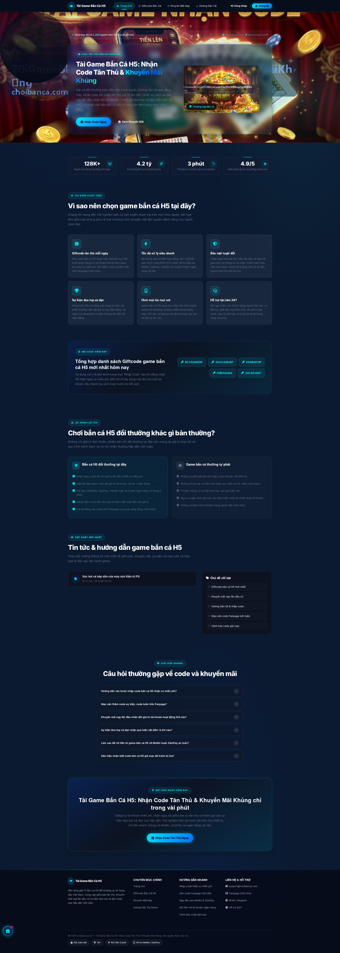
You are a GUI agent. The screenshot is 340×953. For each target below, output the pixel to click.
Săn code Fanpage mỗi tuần (195, 893)
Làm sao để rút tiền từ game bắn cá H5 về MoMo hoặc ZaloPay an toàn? (145, 742)
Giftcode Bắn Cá (151, 5)
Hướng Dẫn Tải (208, 5)
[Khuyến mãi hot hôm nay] (8, 931)
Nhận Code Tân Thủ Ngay (172, 838)
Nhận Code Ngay (96, 122)
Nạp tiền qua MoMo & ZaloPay (196, 900)
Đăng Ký (264, 5)
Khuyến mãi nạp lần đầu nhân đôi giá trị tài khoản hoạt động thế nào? (144, 717)
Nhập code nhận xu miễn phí (195, 886)
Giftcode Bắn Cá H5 (144, 893)
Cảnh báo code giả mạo (225, 625)
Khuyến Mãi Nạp (180, 5)
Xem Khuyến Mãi (133, 121)
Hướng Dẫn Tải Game (145, 907)
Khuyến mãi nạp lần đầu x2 (227, 596)
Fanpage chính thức (240, 893)
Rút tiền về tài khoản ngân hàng (197, 907)
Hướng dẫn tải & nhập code (227, 606)
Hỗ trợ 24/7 (235, 907)
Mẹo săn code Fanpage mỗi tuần (230, 615)
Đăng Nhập (240, 5)
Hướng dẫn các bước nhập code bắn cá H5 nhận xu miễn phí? (139, 690)
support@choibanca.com (243, 886)
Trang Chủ (126, 5)
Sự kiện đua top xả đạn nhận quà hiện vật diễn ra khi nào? (136, 729)
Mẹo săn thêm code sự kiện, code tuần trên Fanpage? (134, 704)
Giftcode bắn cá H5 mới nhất (228, 586)
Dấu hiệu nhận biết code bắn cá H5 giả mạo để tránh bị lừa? (137, 755)
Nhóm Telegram (238, 900)
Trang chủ (139, 886)
